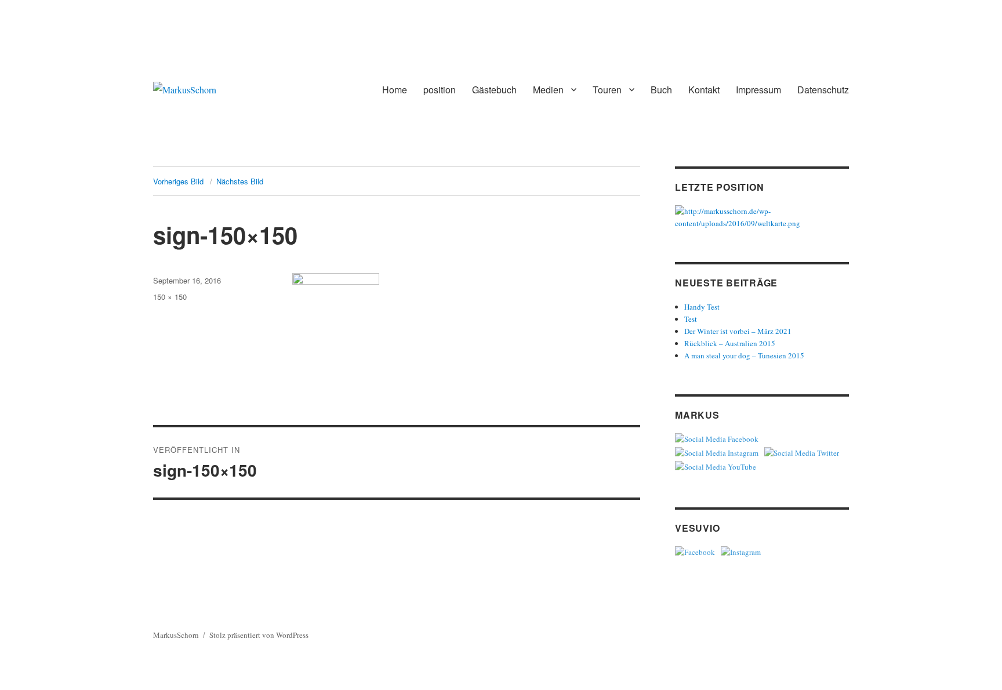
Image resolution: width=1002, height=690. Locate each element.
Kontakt (704, 89)
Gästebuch (494, 89)
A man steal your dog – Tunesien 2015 (744, 355)
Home (394, 89)
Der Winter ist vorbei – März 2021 (738, 331)
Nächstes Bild (239, 181)
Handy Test (702, 307)
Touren (607, 89)
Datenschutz (823, 89)
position (439, 89)
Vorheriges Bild (178, 181)
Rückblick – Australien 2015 (729, 343)
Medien (548, 89)
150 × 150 (170, 296)
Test (690, 319)
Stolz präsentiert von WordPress (258, 635)
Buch (661, 89)
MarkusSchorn (176, 635)
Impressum (758, 89)
